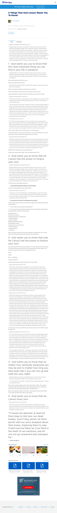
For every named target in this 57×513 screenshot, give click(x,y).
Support (52, 507)
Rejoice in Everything (14, 471)
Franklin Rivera (26, 472)
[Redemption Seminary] (28, 486)
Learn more (40, 7)
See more (46, 444)
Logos (11, 507)
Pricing (28, 507)
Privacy (35, 507)
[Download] (20, 455)
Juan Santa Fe (12, 472)
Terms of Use (43, 507)
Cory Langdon (15, 20)
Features (21, 507)
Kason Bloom (39, 472)
